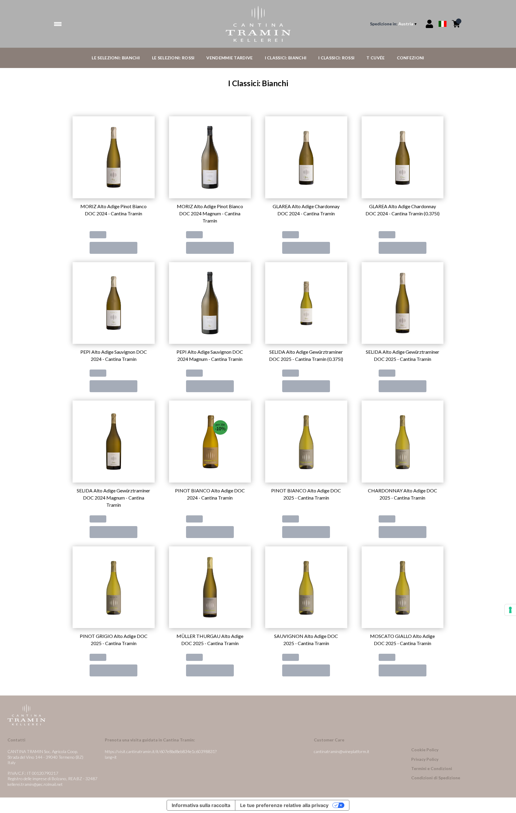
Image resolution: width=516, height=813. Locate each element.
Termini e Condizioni (431, 768)
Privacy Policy (424, 759)
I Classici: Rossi (336, 57)
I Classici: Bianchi (286, 57)
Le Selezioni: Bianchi (116, 57)
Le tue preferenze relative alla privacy (284, 805)
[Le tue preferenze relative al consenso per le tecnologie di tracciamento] (510, 610)
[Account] (429, 24)
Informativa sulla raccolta (201, 805)
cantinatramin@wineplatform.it (341, 751)
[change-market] (393, 24)
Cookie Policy (424, 749)
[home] (258, 24)
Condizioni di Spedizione (435, 777)
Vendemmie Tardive (229, 57)
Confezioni (410, 57)
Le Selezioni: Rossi (173, 57)
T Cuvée (375, 57)
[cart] (456, 24)
